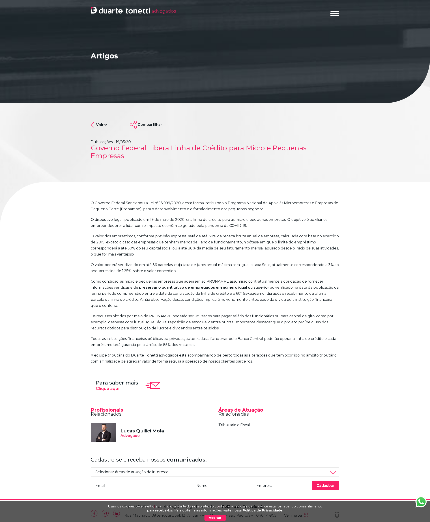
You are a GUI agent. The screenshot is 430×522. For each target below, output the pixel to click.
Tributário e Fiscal (234, 425)
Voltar (101, 125)
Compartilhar (150, 124)
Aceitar (215, 518)
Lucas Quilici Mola (142, 431)
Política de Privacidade (262, 510)
